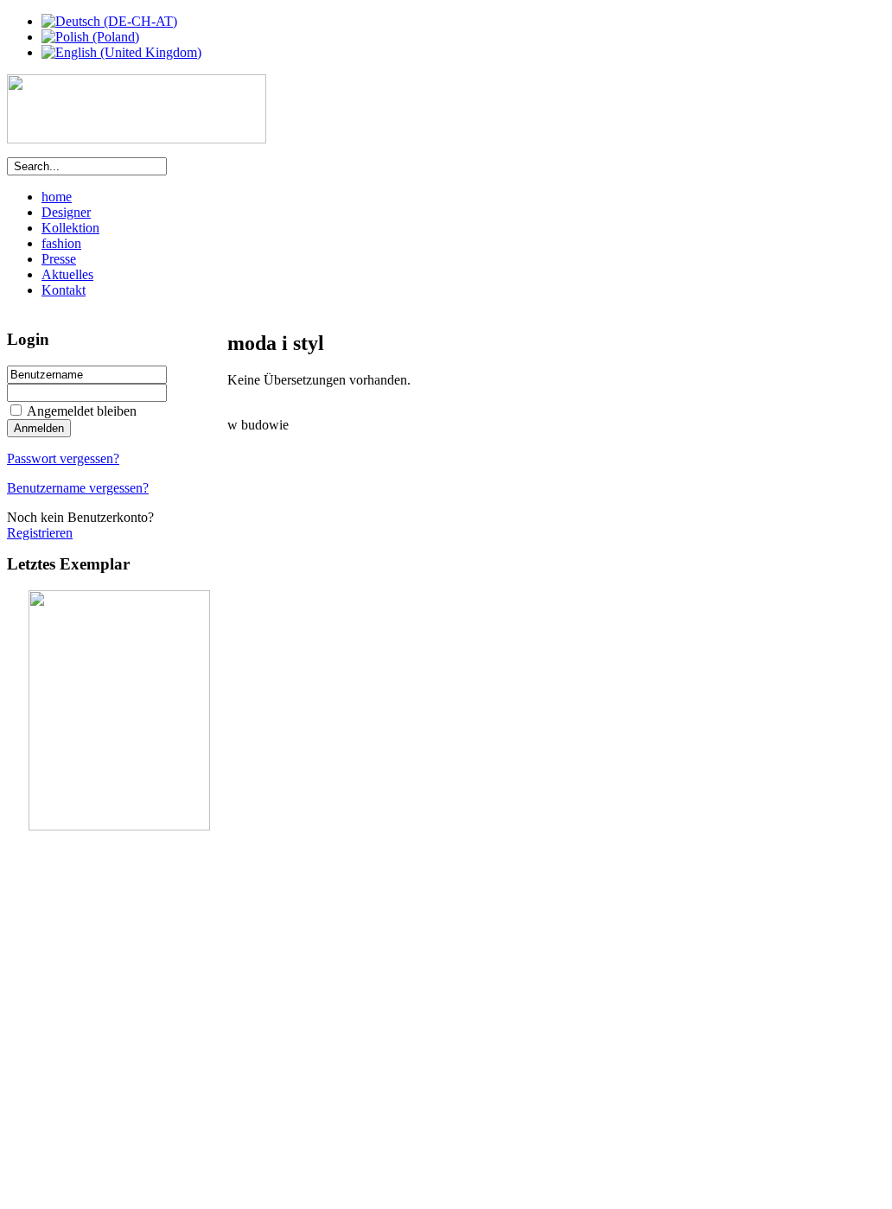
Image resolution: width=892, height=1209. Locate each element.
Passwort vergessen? (63, 458)
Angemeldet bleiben (82, 411)
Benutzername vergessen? (78, 487)
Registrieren (40, 532)
